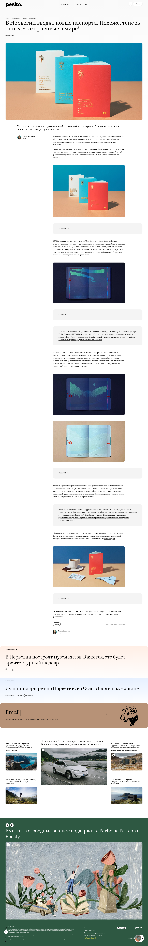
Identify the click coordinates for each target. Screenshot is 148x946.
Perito (7, 18)
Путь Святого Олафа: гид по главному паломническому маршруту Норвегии (21, 782)
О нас (85, 4)
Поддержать (76, 4)
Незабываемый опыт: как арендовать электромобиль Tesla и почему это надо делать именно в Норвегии (72, 743)
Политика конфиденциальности (94, 933)
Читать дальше (10, 649)
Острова (9, 670)
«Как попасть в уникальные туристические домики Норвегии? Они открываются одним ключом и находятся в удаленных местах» (93, 518)
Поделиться (6, 925)
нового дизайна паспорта (83, 244)
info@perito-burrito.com (19, 936)
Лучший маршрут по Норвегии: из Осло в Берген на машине (72, 688)
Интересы (65, 4)
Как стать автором (89, 930)
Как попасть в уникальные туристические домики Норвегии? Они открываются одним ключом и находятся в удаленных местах (125, 747)
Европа (24, 18)
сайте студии (109, 539)
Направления (15, 18)
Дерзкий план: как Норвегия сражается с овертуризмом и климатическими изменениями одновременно (19, 747)
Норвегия (32, 18)
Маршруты (28, 695)
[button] (7, 825)
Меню (138, 4)
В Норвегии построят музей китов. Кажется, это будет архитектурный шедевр (65, 660)
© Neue (66, 228)
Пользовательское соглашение (93, 935)
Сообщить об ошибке (90, 938)
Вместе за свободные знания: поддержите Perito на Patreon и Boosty (73, 834)
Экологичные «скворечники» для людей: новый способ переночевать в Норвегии (126, 782)
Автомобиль (10, 695)
